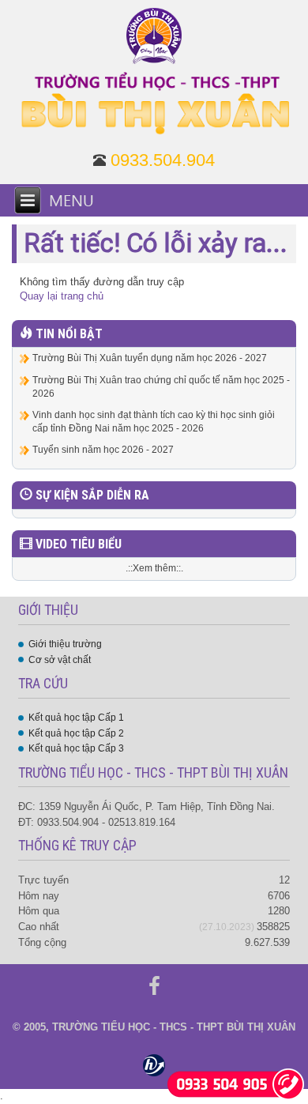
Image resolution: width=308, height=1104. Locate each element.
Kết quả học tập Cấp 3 (76, 748)
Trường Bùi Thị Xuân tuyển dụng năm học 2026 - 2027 (149, 358)
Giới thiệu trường (65, 644)
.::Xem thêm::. (154, 568)
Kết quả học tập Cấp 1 (76, 717)
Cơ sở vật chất (59, 659)
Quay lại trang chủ (61, 296)
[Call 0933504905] (235, 1083)
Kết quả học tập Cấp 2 (76, 733)
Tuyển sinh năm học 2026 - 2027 (103, 449)
